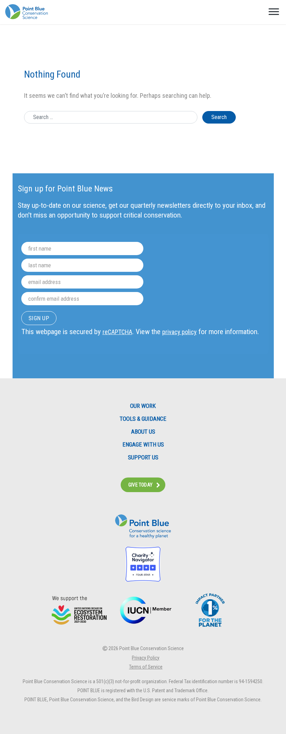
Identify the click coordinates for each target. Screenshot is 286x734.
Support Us (143, 457)
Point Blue (26, 11)
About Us (143, 431)
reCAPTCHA (117, 332)
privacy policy (179, 332)
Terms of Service (146, 667)
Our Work (143, 406)
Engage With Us (143, 444)
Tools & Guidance (143, 419)
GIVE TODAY (140, 485)
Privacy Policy (145, 658)
